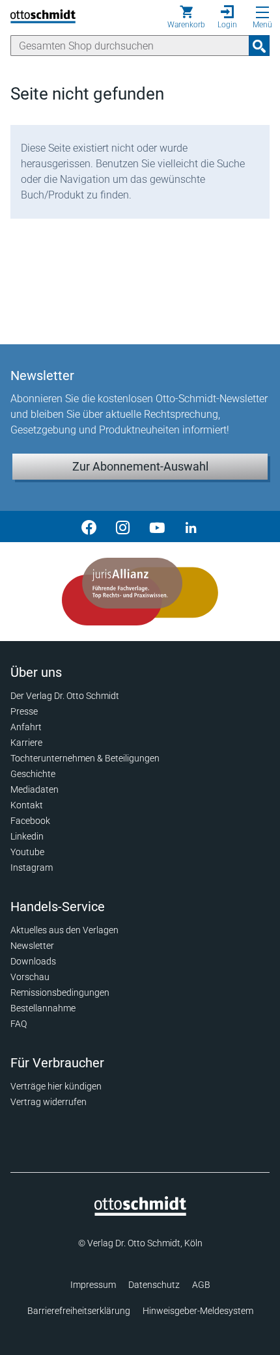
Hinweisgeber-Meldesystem (198, 1311)
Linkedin (27, 836)
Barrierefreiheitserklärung (78, 1311)
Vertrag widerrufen (48, 1102)
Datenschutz (154, 1285)
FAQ (18, 1024)
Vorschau (29, 977)
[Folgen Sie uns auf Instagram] (123, 526)
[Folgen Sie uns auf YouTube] (157, 526)
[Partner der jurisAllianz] (140, 591)
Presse (24, 711)
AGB (201, 1285)
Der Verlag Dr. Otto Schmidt (64, 696)
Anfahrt (26, 727)
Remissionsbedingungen (59, 992)
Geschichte (32, 774)
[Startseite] (140, 1212)
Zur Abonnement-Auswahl (140, 466)
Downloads (33, 961)
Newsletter (32, 945)
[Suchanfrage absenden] (259, 45)
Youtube (27, 852)
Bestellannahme (43, 1008)
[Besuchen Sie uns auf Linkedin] (190, 526)
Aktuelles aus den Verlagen (64, 930)
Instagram (31, 867)
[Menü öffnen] (262, 12)
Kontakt (26, 805)
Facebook (30, 820)
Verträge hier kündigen (56, 1086)
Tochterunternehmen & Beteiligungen (85, 758)
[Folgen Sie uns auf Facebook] (89, 526)
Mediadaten (34, 789)
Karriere (26, 742)
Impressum (93, 1285)
